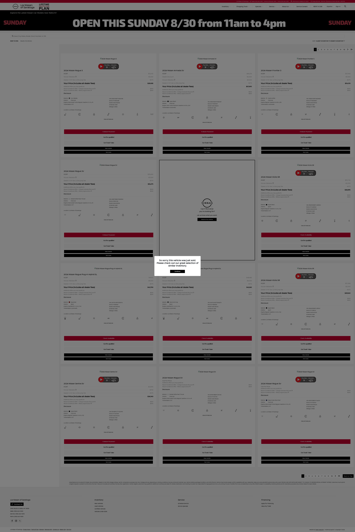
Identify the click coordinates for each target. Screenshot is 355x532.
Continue (177, 271)
